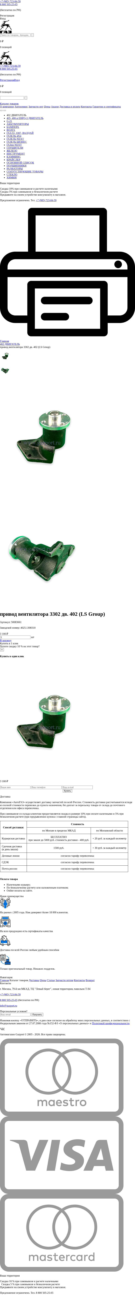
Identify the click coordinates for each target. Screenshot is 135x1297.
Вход (17, 80)
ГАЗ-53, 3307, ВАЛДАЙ (20, 133)
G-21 (9, 121)
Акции (55, 106)
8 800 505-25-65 (8, 4)
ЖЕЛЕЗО (12, 150)
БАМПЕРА (13, 127)
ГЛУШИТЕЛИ (15, 147)
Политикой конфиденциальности (111, 1023)
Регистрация (7, 80)
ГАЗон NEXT (14, 144)
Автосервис (21, 106)
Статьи (51, 980)
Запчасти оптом (64, 980)
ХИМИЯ (12, 177)
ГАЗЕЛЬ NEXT (15, 139)
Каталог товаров (9, 103)
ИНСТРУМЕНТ (16, 153)
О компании (7, 106)
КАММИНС (14, 156)
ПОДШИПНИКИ (17, 165)
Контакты (86, 106)
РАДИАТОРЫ (15, 168)
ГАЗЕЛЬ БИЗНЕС (17, 142)
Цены (47, 106)
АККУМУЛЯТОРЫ (18, 124)
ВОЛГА (11, 130)
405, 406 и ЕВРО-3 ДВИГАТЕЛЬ (25, 118)
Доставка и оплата (69, 106)
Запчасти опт (35, 106)
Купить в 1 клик (9, 643)
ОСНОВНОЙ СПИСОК (20, 162)
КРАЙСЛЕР (13, 159)
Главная (4, 980)
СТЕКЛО (12, 174)
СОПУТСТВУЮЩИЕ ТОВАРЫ (25, 171)
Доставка (34, 980)
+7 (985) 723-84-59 (10, 1)
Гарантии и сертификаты (107, 106)
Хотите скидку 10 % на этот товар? (20, 646)
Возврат (90, 980)
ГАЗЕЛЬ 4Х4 (14, 136)
